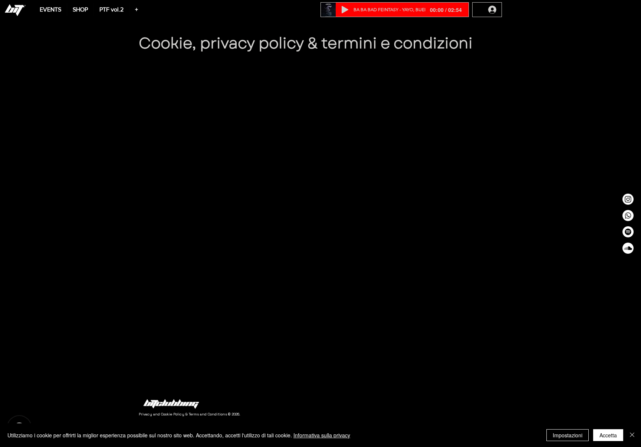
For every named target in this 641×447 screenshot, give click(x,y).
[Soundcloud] (628, 248)
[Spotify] (628, 231)
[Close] (632, 435)
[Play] (345, 9)
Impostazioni (567, 435)
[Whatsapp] (628, 215)
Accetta (608, 435)
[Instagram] (628, 199)
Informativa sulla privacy (321, 435)
